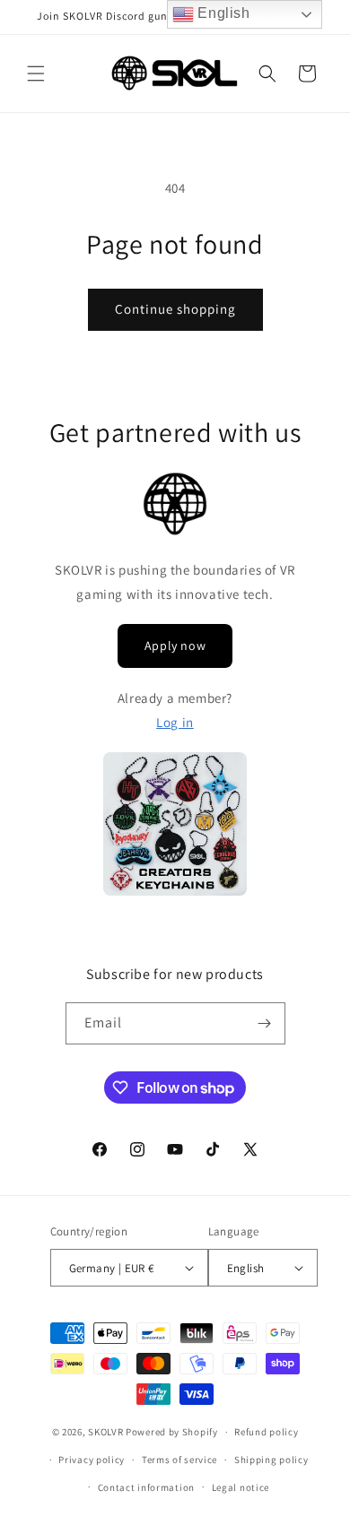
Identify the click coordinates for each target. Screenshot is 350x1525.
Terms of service (179, 1459)
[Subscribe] (264, 1023)
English (222, 13)
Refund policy (266, 1431)
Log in (175, 722)
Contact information (146, 1487)
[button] (36, 73)
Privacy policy (91, 1459)
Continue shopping (175, 308)
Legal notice (240, 1487)
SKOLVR (105, 1431)
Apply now (175, 645)
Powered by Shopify (172, 1431)
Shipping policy (271, 1459)
